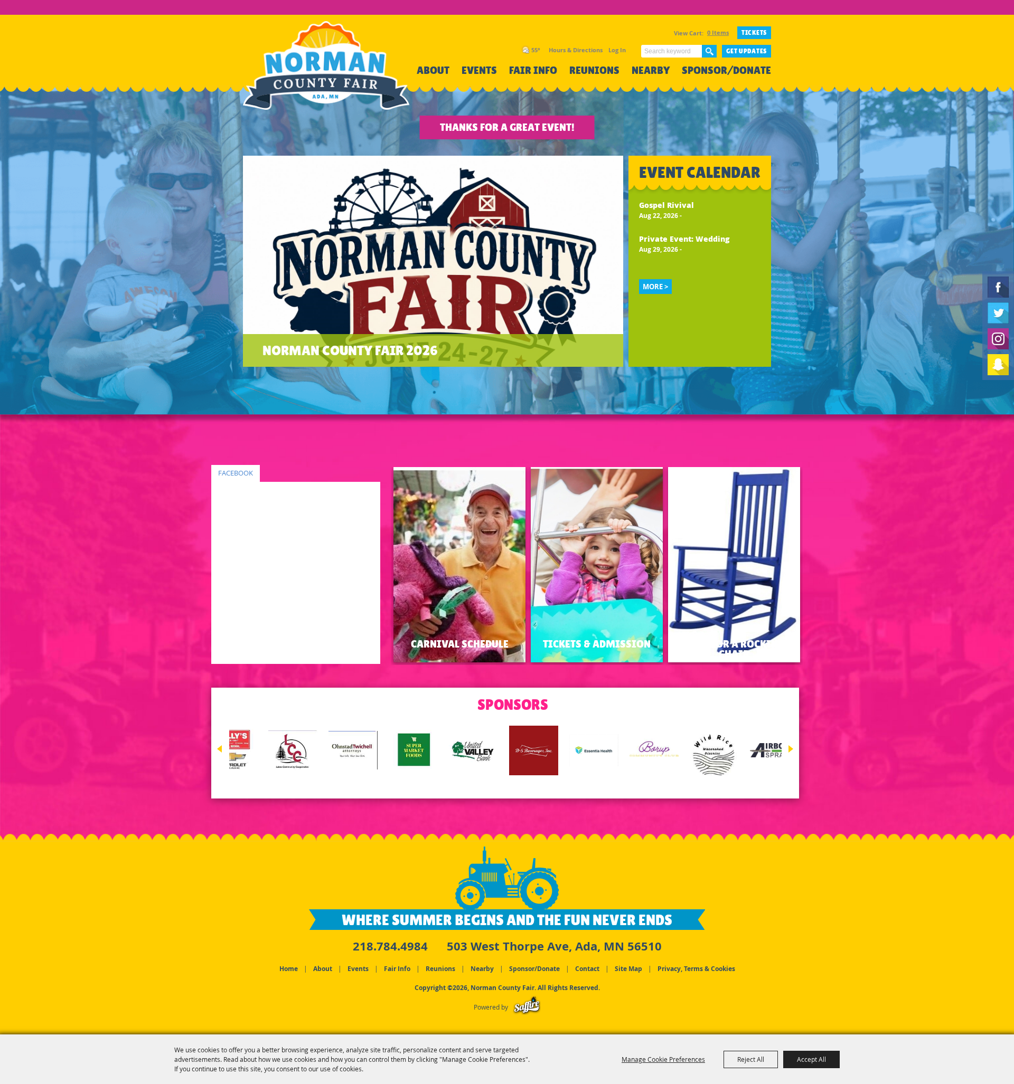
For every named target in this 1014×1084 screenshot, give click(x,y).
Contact (587, 968)
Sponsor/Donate (726, 70)
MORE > (655, 286)
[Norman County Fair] (326, 71)
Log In (617, 50)
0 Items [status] (718, 32)
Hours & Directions (576, 50)
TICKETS (754, 32)
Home (288, 968)
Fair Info (533, 70)
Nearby (651, 70)
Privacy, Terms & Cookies (696, 968)
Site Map (628, 968)
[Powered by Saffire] (527, 1007)
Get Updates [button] (746, 51)
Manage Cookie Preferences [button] (663, 1059)
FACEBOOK (235, 473)
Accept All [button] (811, 1059)
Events (479, 70)
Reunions (594, 70)
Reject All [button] (750, 1059)
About (433, 70)
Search (709, 51)
